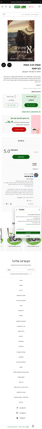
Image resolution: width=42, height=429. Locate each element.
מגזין (21, 305)
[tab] (21, 141)
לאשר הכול (28, 232)
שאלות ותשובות (21, 352)
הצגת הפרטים (20, 229)
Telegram (22, 418)
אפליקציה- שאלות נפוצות (21, 397)
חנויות (21, 285)
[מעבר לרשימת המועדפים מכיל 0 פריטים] (6, 7)
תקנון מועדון (21, 377)
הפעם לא (28, 235)
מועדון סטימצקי (21, 295)
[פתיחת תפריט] (39, 7)
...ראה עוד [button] (20, 197)
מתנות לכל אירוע (21, 300)
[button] (10, 7)
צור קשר (21, 382)
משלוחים (21, 357)
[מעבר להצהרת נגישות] (33, 427)
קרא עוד (38, 85)
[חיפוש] (4, 14)
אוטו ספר (21, 346)
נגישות (21, 315)
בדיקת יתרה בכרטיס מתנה (21, 387)
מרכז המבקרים (21, 326)
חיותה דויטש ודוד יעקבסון (31, 71)
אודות (21, 280)
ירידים (21, 290)
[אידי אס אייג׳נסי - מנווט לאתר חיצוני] (18, 427)
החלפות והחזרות (21, 362)
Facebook (23, 408)
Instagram (22, 413)
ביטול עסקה (21, 331)
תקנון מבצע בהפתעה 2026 (21, 372)
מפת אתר (21, 341)
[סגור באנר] (16, 209)
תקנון (21, 367)
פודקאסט (21, 310)
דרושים (21, 336)
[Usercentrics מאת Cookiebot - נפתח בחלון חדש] (24, 210)
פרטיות (21, 402)
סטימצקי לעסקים (21, 321)
